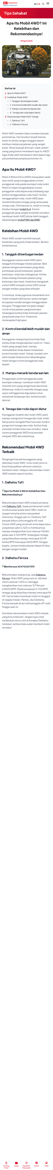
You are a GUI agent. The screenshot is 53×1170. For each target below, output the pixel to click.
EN (35, 4)
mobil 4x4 (25, 209)
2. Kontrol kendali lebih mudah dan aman (29, 105)
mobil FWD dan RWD (29, 219)
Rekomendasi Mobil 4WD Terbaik (22, 116)
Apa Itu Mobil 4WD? (16, 93)
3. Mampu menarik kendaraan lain (25, 108)
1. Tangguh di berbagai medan (24, 101)
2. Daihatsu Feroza (19, 124)
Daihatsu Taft (14, 506)
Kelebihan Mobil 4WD (17, 97)
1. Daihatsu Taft (17, 120)
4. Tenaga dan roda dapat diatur (25, 112)
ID (39, 4)
